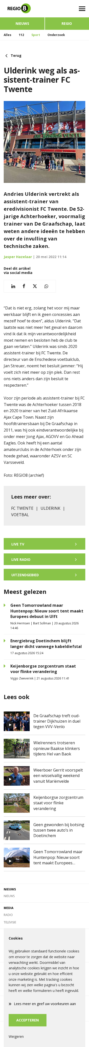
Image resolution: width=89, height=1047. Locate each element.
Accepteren (27, 1020)
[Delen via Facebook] (24, 286)
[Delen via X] (35, 286)
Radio (8, 915)
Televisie (10, 922)
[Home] (22, 8)
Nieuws (22, 23)
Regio (67, 23)
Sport (35, 35)
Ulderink (50, 508)
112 (21, 35)
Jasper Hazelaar (18, 256)
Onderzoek (56, 35)
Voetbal (20, 514)
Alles (7, 35)
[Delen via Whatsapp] (46, 286)
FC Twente (22, 508)
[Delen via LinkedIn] (13, 286)
